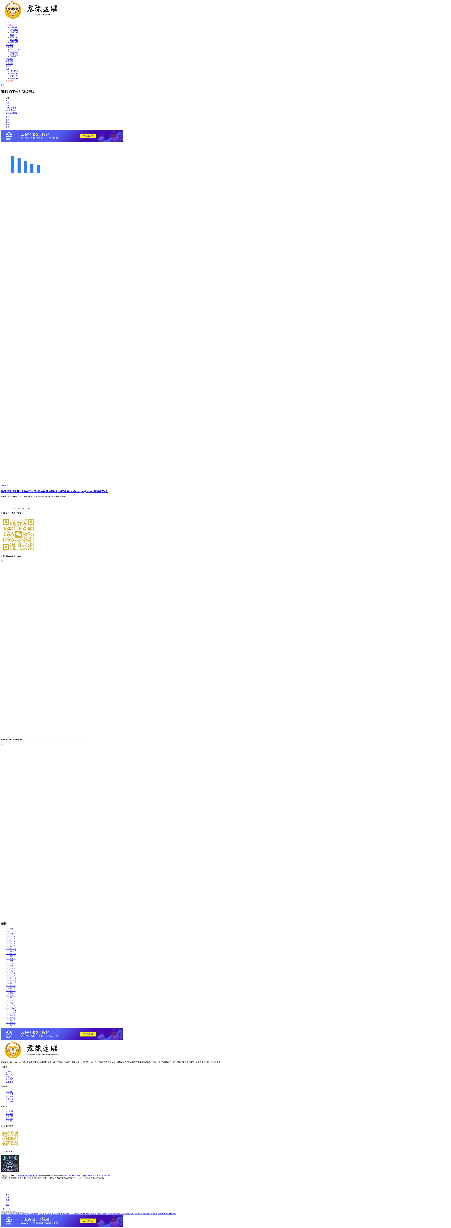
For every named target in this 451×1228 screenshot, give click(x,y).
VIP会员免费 (11, 108)
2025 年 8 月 (11, 959)
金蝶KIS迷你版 (163, 1214)
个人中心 (9, 1072)
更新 (7, 122)
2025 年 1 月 (11, 976)
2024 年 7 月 (11, 991)
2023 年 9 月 (11, 1015)
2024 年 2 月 (11, 1003)
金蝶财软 (14, 27)
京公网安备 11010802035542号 (97, 1176)
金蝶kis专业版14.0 (114, 1214)
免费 (7, 103)
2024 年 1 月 (11, 1005)
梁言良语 (9, 61)
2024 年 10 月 (11, 983)
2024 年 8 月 (11, 988)
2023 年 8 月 (11, 1018)
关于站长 (14, 74)
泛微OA (13, 35)
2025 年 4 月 (11, 968)
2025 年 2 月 (11, 973)
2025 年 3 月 (11, 971)
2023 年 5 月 (11, 1025)
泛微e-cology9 (13, 1214)
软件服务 (14, 78)
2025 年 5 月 (11, 966)
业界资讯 (9, 64)
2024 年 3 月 (11, 1001)
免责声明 (14, 71)
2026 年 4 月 (11, 939)
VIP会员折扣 (11, 110)
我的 (7, 1202)
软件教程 (9, 1111)
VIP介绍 (9, 1074)
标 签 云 (9, 1077)
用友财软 (14, 30)
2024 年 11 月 (11, 981)
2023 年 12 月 (11, 1008)
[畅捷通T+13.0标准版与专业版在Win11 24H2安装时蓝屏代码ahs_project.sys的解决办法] (25, 184)
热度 (7, 120)
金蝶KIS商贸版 (140, 1214)
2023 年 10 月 (11, 1013)
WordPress (14, 52)
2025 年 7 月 (11, 961)
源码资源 (9, 47)
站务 (7, 69)
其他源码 (14, 56)
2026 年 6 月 (11, 934)
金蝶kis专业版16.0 (127, 1214)
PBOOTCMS (15, 49)
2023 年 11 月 (11, 1010)
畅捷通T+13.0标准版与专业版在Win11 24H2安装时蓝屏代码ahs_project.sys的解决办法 (54, 491)
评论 (7, 125)
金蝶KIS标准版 (151, 1214)
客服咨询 (9, 1082)
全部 (7, 100)
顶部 (7, 1205)
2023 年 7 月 (11, 1020)
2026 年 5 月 (11, 936)
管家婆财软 (15, 32)
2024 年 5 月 (11, 996)
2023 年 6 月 (11, 1023)
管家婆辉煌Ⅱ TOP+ (67, 1214)
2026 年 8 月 (11, 929)
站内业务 (14, 76)
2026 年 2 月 (11, 944)
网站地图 (9, 1101)
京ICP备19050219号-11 (73, 1176)
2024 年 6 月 (11, 993)
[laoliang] (7, 508)
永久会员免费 (11, 113)
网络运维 (9, 59)
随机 (7, 127)
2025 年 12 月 (11, 949)
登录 (3, 85)
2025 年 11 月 (11, 951)
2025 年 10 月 (11, 954)
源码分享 (9, 1116)
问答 (7, 1200)
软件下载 (9, 1114)
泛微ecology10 (33, 1214)
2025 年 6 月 (11, 964)
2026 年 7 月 (11, 931)
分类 (7, 1197)
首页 (7, 22)
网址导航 (9, 1079)
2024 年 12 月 (11, 978)
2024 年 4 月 (11, 998)
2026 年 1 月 (11, 946)
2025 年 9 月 (11, 956)
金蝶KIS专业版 (102, 1214)
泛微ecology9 (23, 1214)
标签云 (8, 66)
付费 (7, 105)
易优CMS (14, 54)
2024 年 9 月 (11, 986)
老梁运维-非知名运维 (28, 1176)
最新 (7, 117)
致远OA (13, 37)
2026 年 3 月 (11, 941)
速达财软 (14, 40)
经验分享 (14, 42)
